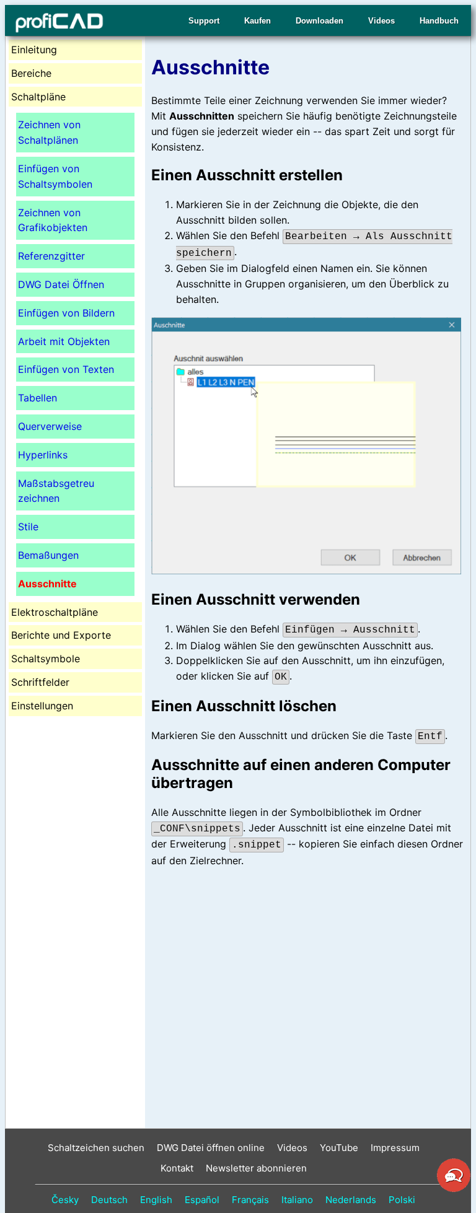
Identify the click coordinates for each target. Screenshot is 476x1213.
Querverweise (50, 426)
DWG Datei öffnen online (211, 1148)
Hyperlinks (43, 455)
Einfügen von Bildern (66, 313)
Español (202, 1200)
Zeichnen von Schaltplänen (49, 132)
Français (250, 1200)
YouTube (339, 1148)
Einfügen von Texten (66, 369)
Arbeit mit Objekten (64, 341)
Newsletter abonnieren (256, 1168)
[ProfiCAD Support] (453, 1190)
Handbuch (439, 20)
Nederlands (350, 1200)
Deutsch (109, 1200)
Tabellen (37, 398)
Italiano (297, 1200)
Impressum (395, 1148)
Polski (402, 1200)
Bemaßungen (48, 555)
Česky (65, 1200)
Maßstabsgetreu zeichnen (56, 491)
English (156, 1200)
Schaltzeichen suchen (96, 1148)
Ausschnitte (47, 583)
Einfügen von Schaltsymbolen (55, 176)
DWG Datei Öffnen (61, 284)
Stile (28, 526)
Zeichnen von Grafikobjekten (52, 220)
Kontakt (177, 1168)
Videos (381, 20)
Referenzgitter (51, 256)
